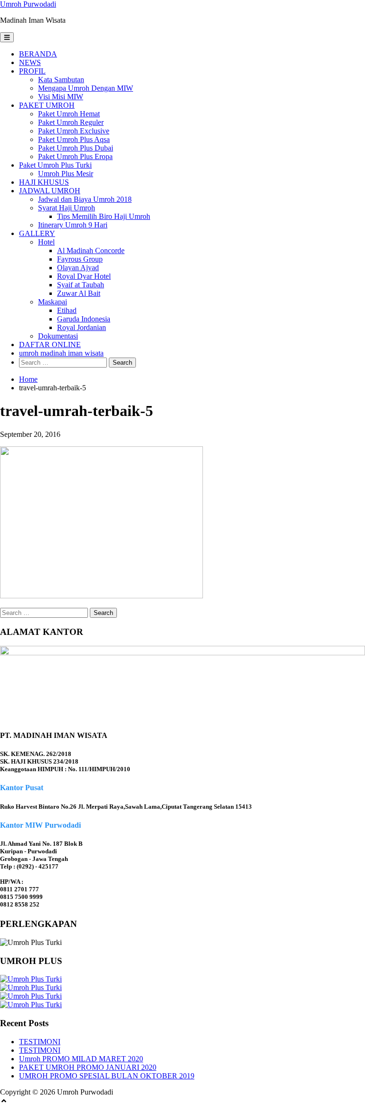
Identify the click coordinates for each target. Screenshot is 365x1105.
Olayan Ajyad (78, 268)
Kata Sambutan (61, 80)
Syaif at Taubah (80, 285)
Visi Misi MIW (60, 97)
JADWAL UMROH (49, 191)
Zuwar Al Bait (78, 293)
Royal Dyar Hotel (84, 276)
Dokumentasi (58, 336)
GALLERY (37, 233)
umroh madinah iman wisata (61, 353)
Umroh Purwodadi (28, 4)
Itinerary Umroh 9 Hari (72, 225)
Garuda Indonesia (83, 319)
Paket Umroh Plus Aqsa (74, 139)
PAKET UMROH (47, 105)
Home (28, 379)
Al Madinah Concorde (91, 250)
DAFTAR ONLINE (50, 344)
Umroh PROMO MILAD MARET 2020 (81, 1059)
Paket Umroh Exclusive (73, 131)
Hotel (46, 242)
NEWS (30, 62)
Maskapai (52, 302)
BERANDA (38, 54)
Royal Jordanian (81, 327)
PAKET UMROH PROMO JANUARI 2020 (87, 1067)
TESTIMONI (39, 1042)
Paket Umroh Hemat (69, 114)
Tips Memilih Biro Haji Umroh (103, 216)
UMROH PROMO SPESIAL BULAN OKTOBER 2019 (106, 1076)
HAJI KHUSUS (44, 182)
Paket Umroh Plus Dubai (75, 148)
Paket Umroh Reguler (71, 122)
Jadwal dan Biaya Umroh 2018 (85, 199)
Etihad (67, 310)
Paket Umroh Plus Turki (55, 165)
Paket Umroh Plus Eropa (75, 156)
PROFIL (32, 71)
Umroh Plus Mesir (65, 174)
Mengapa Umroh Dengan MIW (85, 88)
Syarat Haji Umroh (66, 208)
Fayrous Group (80, 259)
